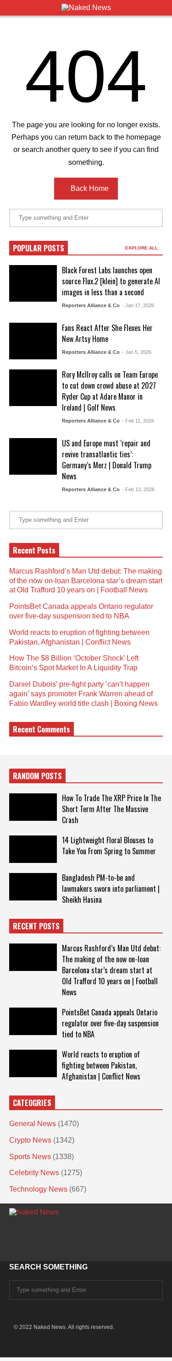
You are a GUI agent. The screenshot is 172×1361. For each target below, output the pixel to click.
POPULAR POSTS (38, 248)
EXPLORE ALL (142, 247)
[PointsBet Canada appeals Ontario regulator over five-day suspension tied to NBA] (33, 1021)
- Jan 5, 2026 (136, 352)
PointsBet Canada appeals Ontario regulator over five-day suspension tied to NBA (110, 1023)
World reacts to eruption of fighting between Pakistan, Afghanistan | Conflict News (101, 1065)
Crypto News (30, 1140)
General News (32, 1124)
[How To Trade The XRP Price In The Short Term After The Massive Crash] (33, 807)
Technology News (38, 1189)
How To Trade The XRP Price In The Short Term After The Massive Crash (111, 808)
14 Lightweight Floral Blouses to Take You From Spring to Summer (109, 846)
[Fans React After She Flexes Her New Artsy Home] (33, 341)
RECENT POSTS (36, 926)
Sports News (30, 1156)
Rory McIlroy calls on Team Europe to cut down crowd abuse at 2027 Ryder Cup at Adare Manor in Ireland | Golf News (110, 391)
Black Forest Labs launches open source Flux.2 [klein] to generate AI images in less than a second (111, 281)
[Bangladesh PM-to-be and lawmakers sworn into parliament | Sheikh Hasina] (33, 886)
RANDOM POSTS (37, 775)
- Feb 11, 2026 (138, 420)
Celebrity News (34, 1173)
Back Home (89, 188)
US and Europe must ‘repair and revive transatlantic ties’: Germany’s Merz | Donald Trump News (106, 460)
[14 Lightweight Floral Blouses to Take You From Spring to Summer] (33, 849)
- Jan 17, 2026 (138, 305)
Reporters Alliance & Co (91, 305)
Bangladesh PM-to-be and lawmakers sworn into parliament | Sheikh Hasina (111, 888)
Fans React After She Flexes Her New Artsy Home (107, 333)
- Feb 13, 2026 (138, 489)
